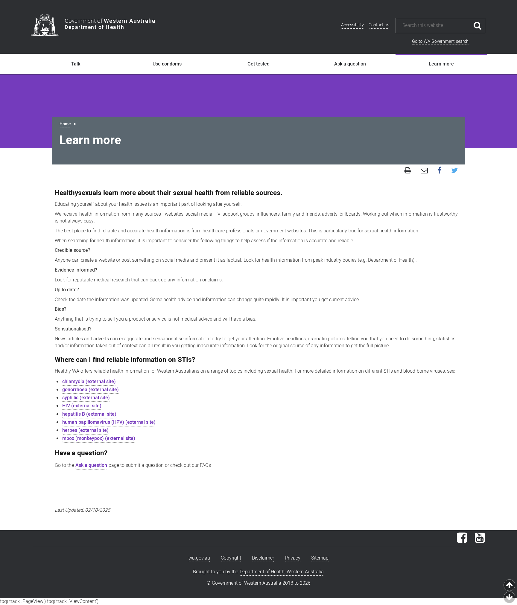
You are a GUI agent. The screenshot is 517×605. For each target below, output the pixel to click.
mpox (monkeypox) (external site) (98, 438)
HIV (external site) (81, 405)
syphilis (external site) (86, 397)
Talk (75, 64)
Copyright (231, 558)
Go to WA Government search (440, 41)
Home (65, 124)
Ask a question (350, 64)
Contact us (379, 25)
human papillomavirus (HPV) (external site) (109, 422)
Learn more (441, 64)
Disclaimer (263, 558)
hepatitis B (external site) (89, 414)
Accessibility (352, 25)
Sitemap (320, 558)
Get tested (258, 64)
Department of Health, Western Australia (282, 571)
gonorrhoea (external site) (90, 389)
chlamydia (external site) (89, 381)
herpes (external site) (85, 430)
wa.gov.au (199, 558)
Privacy (292, 558)
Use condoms (167, 64)
